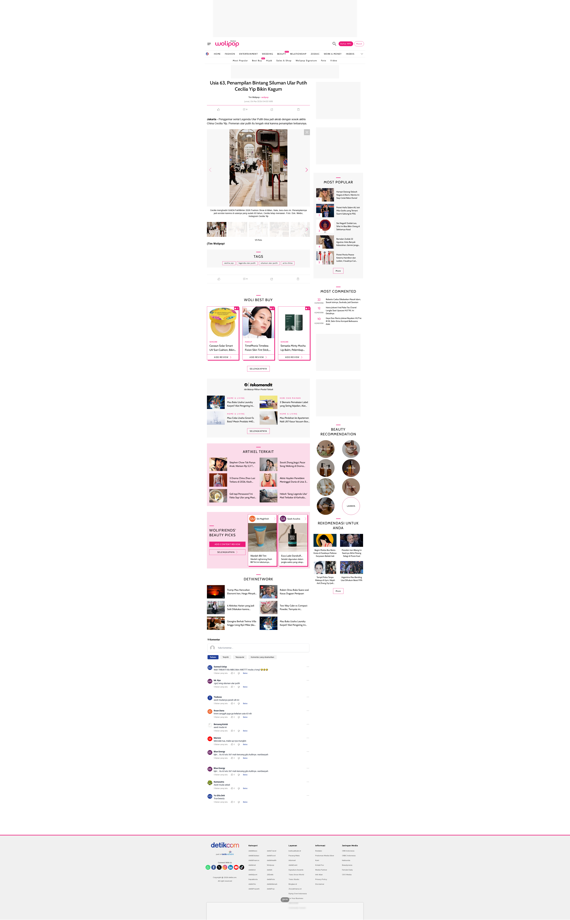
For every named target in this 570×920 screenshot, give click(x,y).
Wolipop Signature (306, 60)
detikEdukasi (253, 856)
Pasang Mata (294, 856)
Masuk (359, 44)
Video (333, 60)
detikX (269, 870)
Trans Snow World (296, 875)
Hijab (269, 60)
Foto (323, 60)
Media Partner (321, 870)
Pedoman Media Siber (324, 856)
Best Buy (257, 60)
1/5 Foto (258, 240)
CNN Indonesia (348, 851)
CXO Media (347, 875)
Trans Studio (294, 879)
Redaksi (318, 851)
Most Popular (240, 60)
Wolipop (270, 865)
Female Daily (347, 870)
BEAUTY (281, 53)
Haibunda (346, 860)
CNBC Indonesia (349, 856)
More (338, 270)
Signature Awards (296, 870)
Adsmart (292, 860)
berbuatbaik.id (295, 851)
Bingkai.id (293, 884)
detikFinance (253, 860)
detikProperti (253, 889)
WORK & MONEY (333, 54)
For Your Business (296, 898)
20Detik (270, 875)
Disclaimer (319, 884)
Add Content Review (227, 544)
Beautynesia (347, 865)
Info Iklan (319, 875)
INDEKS (350, 54)
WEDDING (267, 54)
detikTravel (271, 851)
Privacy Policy (321, 879)
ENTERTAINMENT (248, 54)
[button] (306, 170)
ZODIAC (315, 54)
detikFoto (271, 879)
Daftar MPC (345, 44)
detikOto (252, 884)
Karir (317, 860)
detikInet (252, 865)
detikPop (271, 889)
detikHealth (271, 860)
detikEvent (293, 865)
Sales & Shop (284, 60)
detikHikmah (272, 884)
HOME (217, 54)
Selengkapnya (226, 552)
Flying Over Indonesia (298, 894)
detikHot (252, 870)
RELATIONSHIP (298, 54)
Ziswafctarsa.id (295, 889)
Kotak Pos (319, 865)
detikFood (271, 856)
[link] (258, 384)
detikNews (252, 851)
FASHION (230, 54)
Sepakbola (253, 879)
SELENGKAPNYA (258, 368)
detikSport (252, 875)
